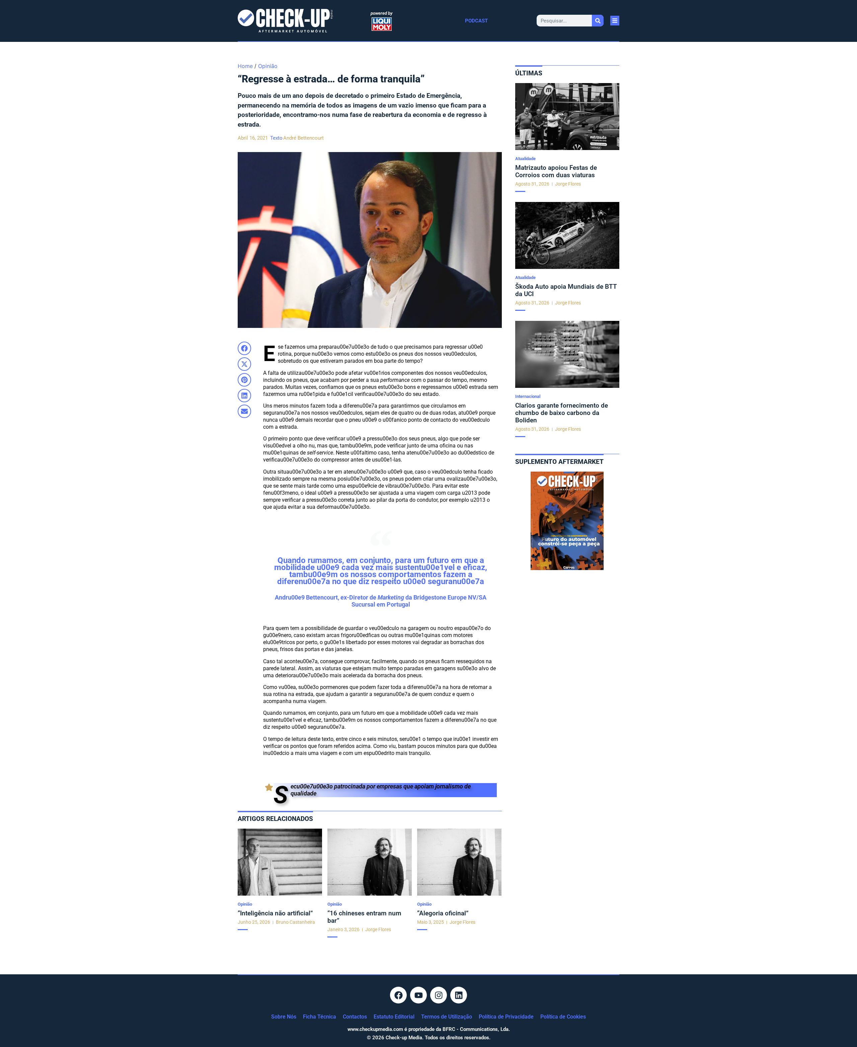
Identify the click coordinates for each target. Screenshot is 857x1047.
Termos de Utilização (446, 1017)
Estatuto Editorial (394, 1017)
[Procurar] (598, 20)
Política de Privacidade (506, 1017)
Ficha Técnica (319, 1017)
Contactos (355, 1017)
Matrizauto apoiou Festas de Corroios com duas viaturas (556, 171)
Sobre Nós (283, 1017)
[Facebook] (398, 995)
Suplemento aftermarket (559, 462)
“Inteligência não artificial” (275, 913)
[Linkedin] (458, 995)
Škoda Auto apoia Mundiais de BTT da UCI (566, 290)
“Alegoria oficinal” (443, 913)
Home (245, 66)
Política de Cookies (563, 1017)
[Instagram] (438, 995)
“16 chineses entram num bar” (364, 916)
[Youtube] (418, 995)
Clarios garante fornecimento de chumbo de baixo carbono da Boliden (561, 413)
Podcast (476, 21)
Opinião (268, 66)
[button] (244, 348)
